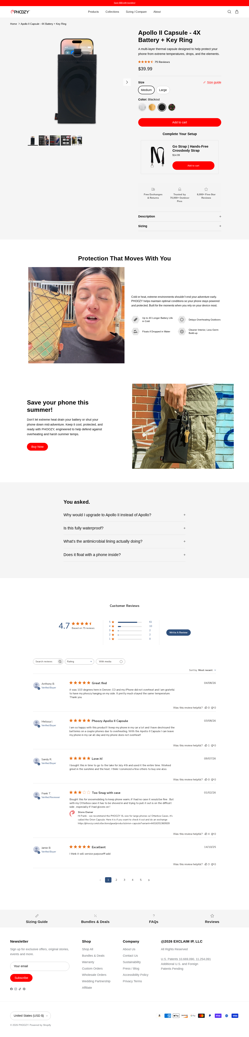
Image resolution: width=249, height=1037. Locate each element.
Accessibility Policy (135, 974)
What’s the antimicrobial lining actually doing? (103, 541)
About (157, 11)
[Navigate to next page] (149, 880)
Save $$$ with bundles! (124, 3)
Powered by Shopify (40, 1025)
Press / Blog (131, 968)
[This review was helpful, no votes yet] (206, 708)
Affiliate (87, 987)
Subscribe (21, 978)
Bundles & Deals (93, 955)
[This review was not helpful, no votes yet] (212, 708)
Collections (112, 11)
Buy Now (37, 446)
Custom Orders (92, 968)
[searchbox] (45, 661)
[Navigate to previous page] (100, 880)
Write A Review (178, 632)
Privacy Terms (132, 981)
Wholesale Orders (94, 974)
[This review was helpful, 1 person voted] (206, 745)
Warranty (88, 962)
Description (146, 216)
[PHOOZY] (20, 12)
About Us (129, 949)
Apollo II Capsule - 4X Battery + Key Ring (43, 23)
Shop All (87, 949)
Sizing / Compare (136, 11)
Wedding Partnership (96, 981)
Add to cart (179, 122)
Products (93, 11)
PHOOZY (23, 1025)
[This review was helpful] (206, 834)
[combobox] (79, 662)
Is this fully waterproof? (83, 528)
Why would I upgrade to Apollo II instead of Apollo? (107, 515)
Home (13, 23)
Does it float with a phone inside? (92, 554)
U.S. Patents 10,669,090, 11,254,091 (186, 959)
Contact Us (130, 955)
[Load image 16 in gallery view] (79, 80)
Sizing (142, 226)
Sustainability (132, 962)
